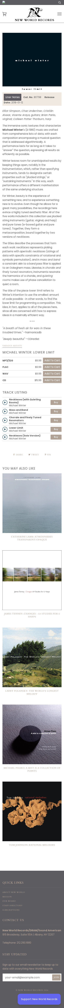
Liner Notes (12, 97)
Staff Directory (12, 905)
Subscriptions (11, 910)
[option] (32, 62)
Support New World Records (39, 999)
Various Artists (12, 346)
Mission (7, 897)
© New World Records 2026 (32, 990)
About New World (13, 892)
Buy (56, 402)
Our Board (9, 901)
